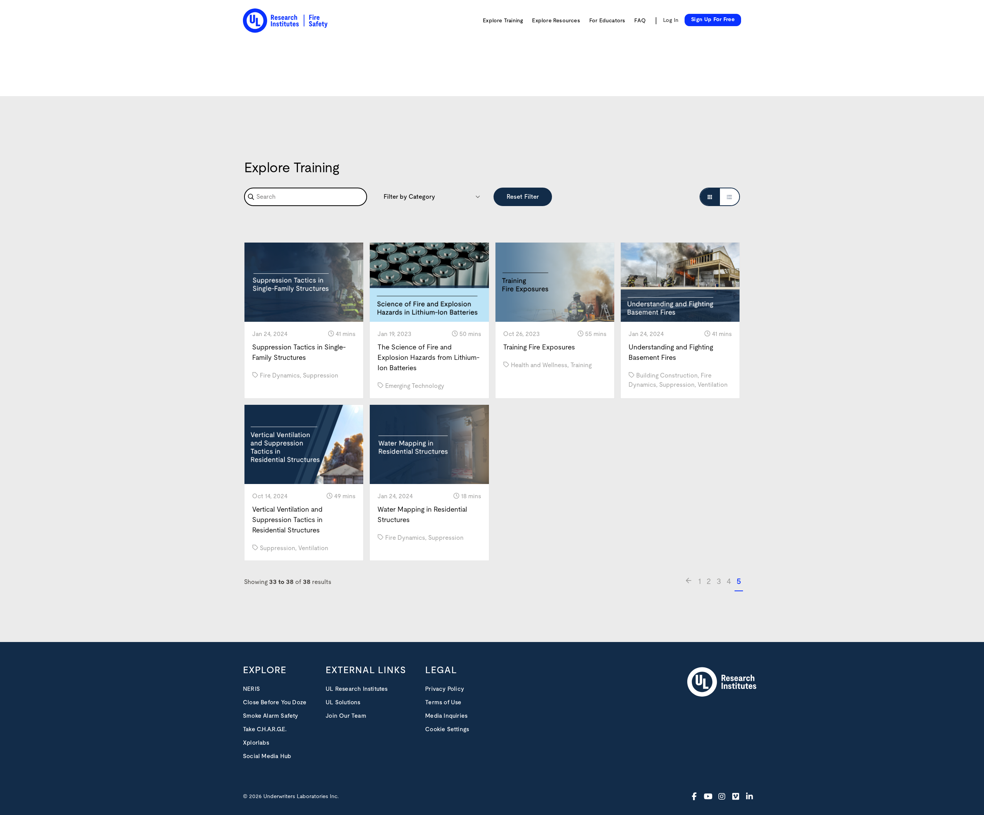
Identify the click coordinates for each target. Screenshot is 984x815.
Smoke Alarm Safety (270, 716)
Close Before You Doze (274, 702)
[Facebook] (694, 796)
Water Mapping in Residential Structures (422, 515)
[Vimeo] (736, 796)
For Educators (607, 20)
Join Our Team (346, 716)
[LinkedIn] (749, 796)
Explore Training (503, 20)
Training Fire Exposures (539, 347)
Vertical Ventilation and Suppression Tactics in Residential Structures (287, 520)
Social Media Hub (267, 756)
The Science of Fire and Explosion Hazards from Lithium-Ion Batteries (428, 358)
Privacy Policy (444, 689)
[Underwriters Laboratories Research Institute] (721, 682)
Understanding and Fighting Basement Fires (670, 352)
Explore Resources (556, 20)
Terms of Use (443, 702)
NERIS (251, 689)
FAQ (640, 20)
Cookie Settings (447, 729)
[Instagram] (722, 796)
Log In (670, 20)
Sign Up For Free (713, 19)
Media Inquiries (446, 716)
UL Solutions (343, 702)
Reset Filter (523, 197)
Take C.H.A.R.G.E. (264, 729)
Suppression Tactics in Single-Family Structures (299, 352)
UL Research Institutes (356, 689)
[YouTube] (708, 796)
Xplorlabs (256, 743)
